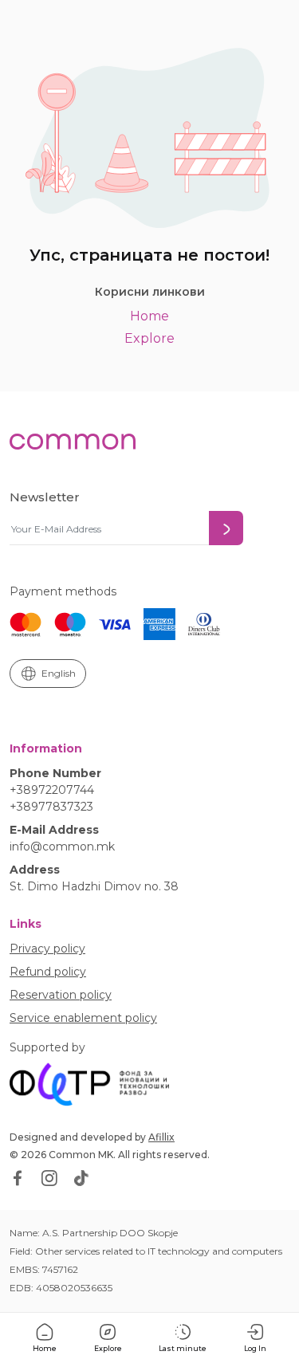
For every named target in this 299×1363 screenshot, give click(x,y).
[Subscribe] (226, 528)
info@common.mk (62, 846)
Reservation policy (61, 995)
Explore (149, 338)
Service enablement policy (83, 1018)
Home (149, 316)
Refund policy (48, 971)
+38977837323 (51, 806)
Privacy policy (47, 948)
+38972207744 (52, 790)
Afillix (161, 1137)
